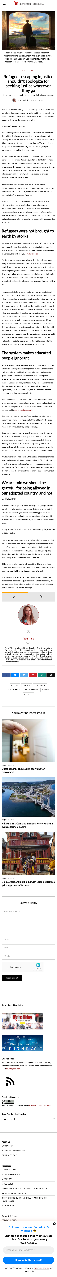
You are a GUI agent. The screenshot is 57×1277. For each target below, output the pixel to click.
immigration (31, 690)
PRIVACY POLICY (9, 1220)
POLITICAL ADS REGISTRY (13, 1150)
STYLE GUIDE (7, 1184)
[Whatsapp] (42, 675)
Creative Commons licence (39, 1105)
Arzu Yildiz (24, 100)
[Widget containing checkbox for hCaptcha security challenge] (22, 967)
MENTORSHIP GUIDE (11, 1174)
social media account (23, 410)
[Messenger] (15, 675)
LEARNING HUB (9, 1169)
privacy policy (41, 1268)
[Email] (50, 675)
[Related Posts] (41, 596)
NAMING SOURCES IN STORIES (15, 1193)
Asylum (15, 685)
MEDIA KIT (6, 1179)
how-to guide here (13, 1069)
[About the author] (15, 596)
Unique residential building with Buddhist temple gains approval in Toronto (28, 883)
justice (45, 690)
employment (14, 690)
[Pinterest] (33, 675)
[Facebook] (6, 675)
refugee (28, 694)
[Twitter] (24, 675)
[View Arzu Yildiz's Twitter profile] (28, 631)
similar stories (32, 254)
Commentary (28, 70)
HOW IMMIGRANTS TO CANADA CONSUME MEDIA (25, 1188)
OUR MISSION (8, 1146)
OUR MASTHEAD (9, 1155)
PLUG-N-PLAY (8, 1205)
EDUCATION (40, 685)
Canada (27, 685)
